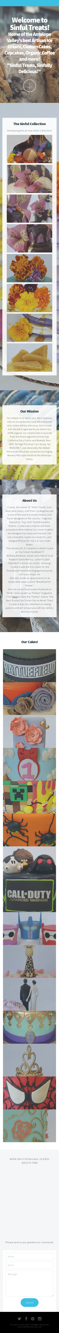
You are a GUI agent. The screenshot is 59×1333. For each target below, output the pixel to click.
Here (15, 596)
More (29, 86)
